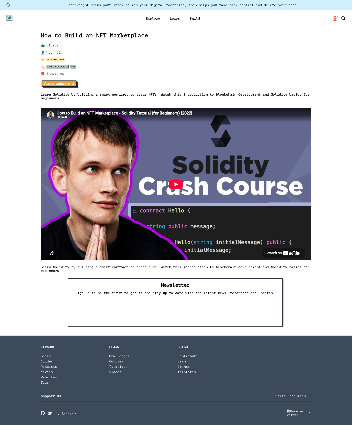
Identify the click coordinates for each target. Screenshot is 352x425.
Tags (45, 382)
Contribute (188, 356)
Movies (47, 372)
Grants (184, 367)
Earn (182, 361)
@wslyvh (69, 413)
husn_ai (53, 52)
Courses (116, 361)
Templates (187, 372)
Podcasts (49, 367)
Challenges (119, 356)
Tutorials (118, 367)
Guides (47, 361)
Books (46, 356)
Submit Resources (290, 396)
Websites (49, 377)
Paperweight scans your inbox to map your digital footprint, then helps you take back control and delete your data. (182, 5)
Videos (52, 45)
